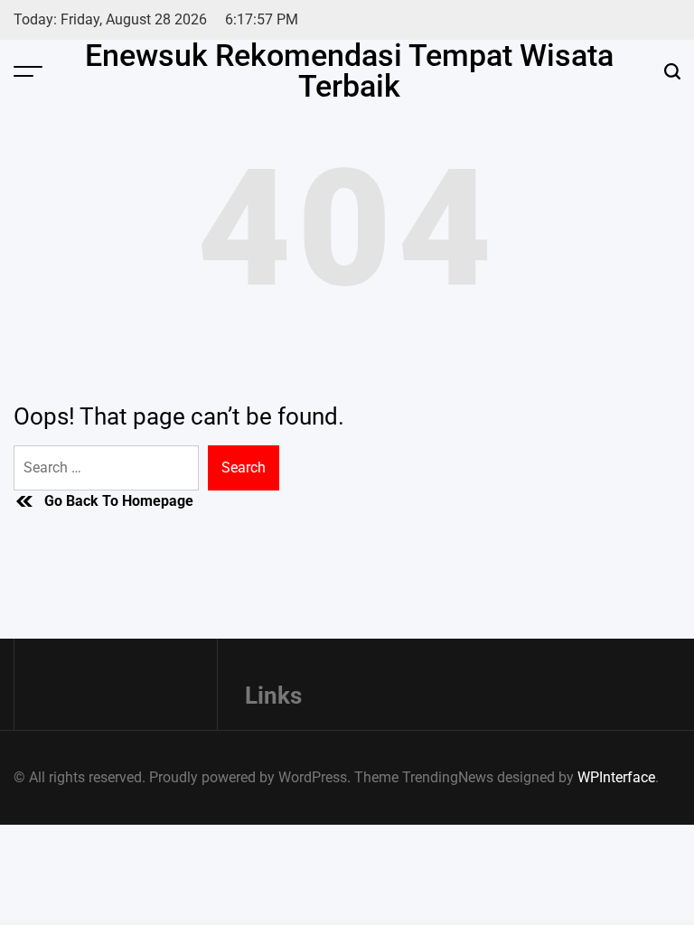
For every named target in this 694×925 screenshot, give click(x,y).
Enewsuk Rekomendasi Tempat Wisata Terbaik (349, 70)
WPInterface (616, 777)
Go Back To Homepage (118, 500)
